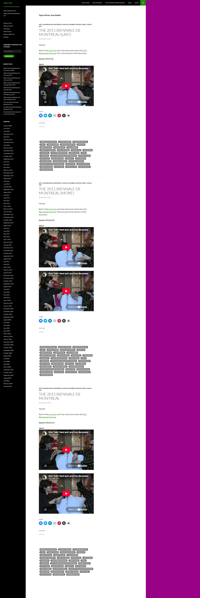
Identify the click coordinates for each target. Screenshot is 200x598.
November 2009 (8, 311)
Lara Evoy (53, 50)
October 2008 (7, 347)
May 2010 (6, 295)
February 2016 (8, 148)
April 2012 (6, 236)
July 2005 (6, 381)
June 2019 (6, 128)
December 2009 (8, 309)
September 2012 (8, 223)
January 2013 (7, 212)
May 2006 (6, 364)
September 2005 (8, 375)
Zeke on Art (85, 2)
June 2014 (6, 184)
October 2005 (7, 372)
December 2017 (8, 134)
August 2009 (7, 320)
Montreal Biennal (60, 161)
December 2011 (8, 248)
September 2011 (8, 256)
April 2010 (6, 297)
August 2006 (7, 356)
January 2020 (7, 126)
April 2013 (6, 203)
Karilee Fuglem (84, 155)
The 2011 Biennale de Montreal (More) (60, 190)
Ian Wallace (76, 150)
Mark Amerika (46, 161)
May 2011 (6, 264)
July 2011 (6, 261)
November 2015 (8, 153)
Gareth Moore (59, 147)
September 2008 (8, 350)
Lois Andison (80, 158)
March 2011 (7, 267)
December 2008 (8, 342)
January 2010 (7, 306)
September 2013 (8, 189)
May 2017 (6, 137)
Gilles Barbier (72, 147)
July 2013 (6, 195)
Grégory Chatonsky (48, 150)
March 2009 (7, 334)
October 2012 (7, 220)
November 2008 (8, 345)
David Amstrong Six (68, 144)
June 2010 (6, 292)
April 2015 (6, 167)
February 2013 (8, 209)
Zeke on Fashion (8, 26)
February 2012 (8, 242)
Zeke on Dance (97, 2)
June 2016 (6, 145)
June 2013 (6, 198)
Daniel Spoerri (53, 144)
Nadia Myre (70, 164)
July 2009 (6, 322)
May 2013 (6, 200)
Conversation (47, 24)
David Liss (81, 144)
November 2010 (8, 278)
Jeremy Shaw (74, 153)
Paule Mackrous (83, 164)
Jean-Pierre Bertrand (59, 153)
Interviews (6, 29)
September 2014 (8, 176)
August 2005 (7, 378)
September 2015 (8, 159)
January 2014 (7, 187)
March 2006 (7, 367)
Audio (137, 2)
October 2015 (7, 156)
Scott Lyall (59, 166)
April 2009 (6, 331)
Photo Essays (7, 31)
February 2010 (8, 303)
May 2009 (6, 328)
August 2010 (7, 286)
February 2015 (8, 170)
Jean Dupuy (45, 153)
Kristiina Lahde (57, 158)
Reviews (5, 37)
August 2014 (7, 178)
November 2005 (8, 370)
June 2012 (6, 231)
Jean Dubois (88, 150)
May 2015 (6, 164)
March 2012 (7, 239)
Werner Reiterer (46, 169)
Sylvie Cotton (71, 166)
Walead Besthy (84, 166)
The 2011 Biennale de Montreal (60, 396)
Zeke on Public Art (8, 34)
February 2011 (8, 270)
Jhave (84, 153)
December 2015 (8, 151)
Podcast (65, 24)
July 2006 (6, 358)
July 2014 (6, 181)
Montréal (58, 24)
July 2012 (6, 228)
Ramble (72, 24)
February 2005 (8, 383)
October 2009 (7, 314)
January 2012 (7, 245)
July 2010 (6, 289)
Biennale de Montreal (48, 142)
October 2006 (7, 353)
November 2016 (8, 142)
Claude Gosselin (64, 142)
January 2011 (7, 273)
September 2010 (8, 284)
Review (78, 24)
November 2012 (8, 217)
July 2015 (6, 162)
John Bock (44, 155)
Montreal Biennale (76, 161)
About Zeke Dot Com (9, 11)
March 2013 (7, 206)
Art (40, 24)
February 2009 (8, 336)
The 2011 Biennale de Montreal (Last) (60, 32)
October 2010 (7, 281)
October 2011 (7, 253)
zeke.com (7, 3)
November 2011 (8, 250)
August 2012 (7, 225)
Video (130, 2)
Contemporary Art (80, 142)
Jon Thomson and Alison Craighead (63, 155)
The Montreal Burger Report (115, 2)
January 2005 (7, 386)
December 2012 (8, 214)
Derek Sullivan (46, 147)
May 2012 (6, 234)
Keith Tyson (45, 158)
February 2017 (8, 139)
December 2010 (8, 275)
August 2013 (7, 192)
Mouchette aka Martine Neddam (52, 164)
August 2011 (7, 259)
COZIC (43, 144)
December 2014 (8, 173)
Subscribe (9, 56)
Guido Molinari (63, 150)
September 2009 (8, 317)
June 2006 (6, 361)
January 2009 (7, 339)
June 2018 (6, 131)
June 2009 (6, 325)
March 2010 (7, 300)
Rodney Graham (46, 166)
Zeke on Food (7, 23)
